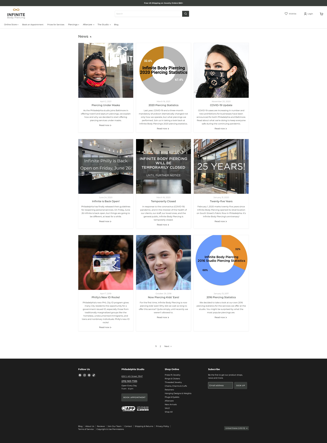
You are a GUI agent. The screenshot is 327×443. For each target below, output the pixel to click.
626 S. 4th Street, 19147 (132, 376)
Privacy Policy (162, 426)
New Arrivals (171, 404)
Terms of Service (86, 429)
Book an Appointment (32, 24)
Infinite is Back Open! (106, 201)
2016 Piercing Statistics (221, 297)
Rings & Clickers (172, 378)
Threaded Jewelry (173, 382)
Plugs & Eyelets (172, 397)
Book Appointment (134, 397)
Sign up (240, 385)
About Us (89, 426)
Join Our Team (115, 426)
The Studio (103, 24)
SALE (167, 408)
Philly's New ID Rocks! (106, 297)
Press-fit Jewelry (172, 375)
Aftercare (88, 24)
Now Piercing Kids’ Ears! (163, 297)
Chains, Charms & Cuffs (176, 386)
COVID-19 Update (221, 105)
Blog (116, 24)
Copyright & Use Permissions (110, 429)
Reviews (101, 426)
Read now (104, 125)
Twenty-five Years (221, 201)
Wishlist (292, 13)
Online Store (10, 24)
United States (235, 428)
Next (167, 346)
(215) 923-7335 (129, 381)
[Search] (185, 14)
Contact (128, 426)
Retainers (169, 389)
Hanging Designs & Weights (178, 393)
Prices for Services (55, 24)
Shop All (169, 412)
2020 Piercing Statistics (163, 105)
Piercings (73, 24)
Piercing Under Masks (106, 105)
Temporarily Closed (163, 201)
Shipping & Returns (144, 426)
